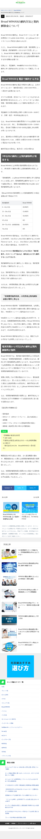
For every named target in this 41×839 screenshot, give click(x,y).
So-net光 (4, 731)
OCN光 (4, 751)
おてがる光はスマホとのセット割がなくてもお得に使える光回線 (22, 812)
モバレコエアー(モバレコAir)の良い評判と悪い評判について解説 (22, 768)
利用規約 (13, 823)
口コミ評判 (5, 695)
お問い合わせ (33, 823)
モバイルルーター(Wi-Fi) (9, 719)
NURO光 (4, 743)
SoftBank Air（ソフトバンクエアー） (12, 727)
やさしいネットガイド (21, 828)
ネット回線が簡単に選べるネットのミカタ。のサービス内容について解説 (22, 774)
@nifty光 (4, 747)
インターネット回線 (7, 723)
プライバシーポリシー (23, 823)
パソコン (4, 711)
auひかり (4, 735)
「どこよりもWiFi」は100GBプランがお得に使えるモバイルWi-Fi (22, 800)
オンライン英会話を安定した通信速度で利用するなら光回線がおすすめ (22, 806)
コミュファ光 (5, 703)
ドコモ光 (4, 715)
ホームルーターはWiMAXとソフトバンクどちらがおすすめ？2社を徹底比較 (21, 780)
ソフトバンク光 (6, 755)
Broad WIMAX (6, 707)
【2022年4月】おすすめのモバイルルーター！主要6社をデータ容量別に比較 (21, 790)
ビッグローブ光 (6, 739)
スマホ (3, 699)
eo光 (3, 686)
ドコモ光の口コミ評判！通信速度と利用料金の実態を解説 (22, 785)
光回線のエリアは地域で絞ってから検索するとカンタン (21, 795)
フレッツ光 (5, 690)
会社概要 (7, 823)
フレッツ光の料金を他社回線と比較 (15, 817)
